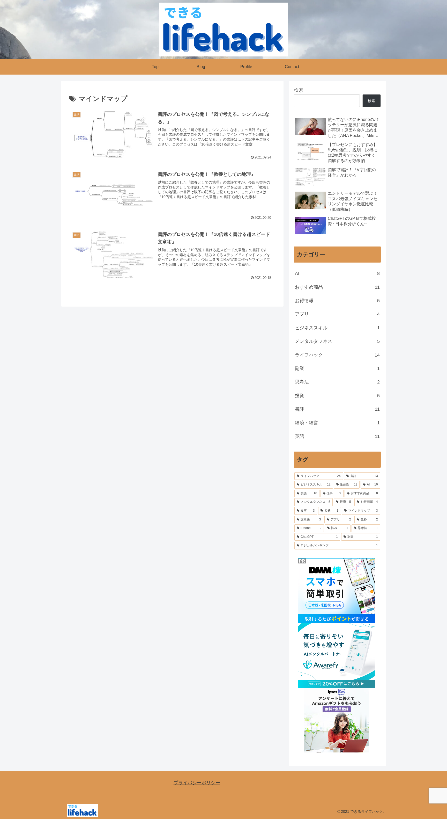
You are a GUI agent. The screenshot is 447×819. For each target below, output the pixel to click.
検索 (298, 90)
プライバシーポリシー (197, 782)
